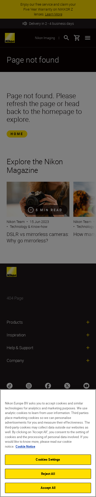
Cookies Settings (48, 459)
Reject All (48, 473)
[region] (48, 443)
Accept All (48, 487)
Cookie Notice (25, 446)
